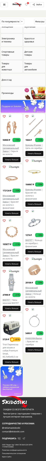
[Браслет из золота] (12, 232)
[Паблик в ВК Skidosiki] (19, 438)
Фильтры (39, 21)
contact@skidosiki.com (13, 431)
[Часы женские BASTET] (12, 282)
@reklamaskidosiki (11, 427)
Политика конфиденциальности (14, 450)
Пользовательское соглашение (14, 453)
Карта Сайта (6, 457)
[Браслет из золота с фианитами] (12, 178)
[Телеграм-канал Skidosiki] (23, 438)
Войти (39, 4)
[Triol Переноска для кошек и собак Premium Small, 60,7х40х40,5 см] (12, 327)
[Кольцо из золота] (34, 270)
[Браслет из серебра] (34, 321)
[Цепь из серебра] (34, 127)
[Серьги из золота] (12, 127)
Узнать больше (11, 159)
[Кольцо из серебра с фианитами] (34, 223)
